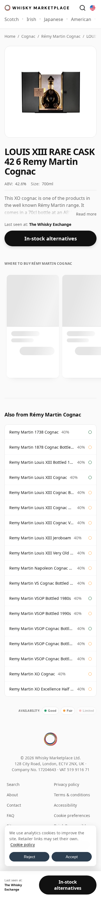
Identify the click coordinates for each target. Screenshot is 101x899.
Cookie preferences (72, 815)
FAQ (10, 815)
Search (13, 784)
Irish (31, 19)
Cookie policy (22, 844)
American (81, 19)
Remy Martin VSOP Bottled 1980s (40, 598)
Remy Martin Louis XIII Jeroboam (40, 537)
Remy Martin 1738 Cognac (34, 432)
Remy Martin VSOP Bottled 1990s (40, 613)
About (12, 794)
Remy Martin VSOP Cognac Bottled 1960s (41, 628)
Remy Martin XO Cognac (32, 673)
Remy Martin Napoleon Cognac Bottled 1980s (41, 568)
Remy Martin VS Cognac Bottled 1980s (41, 583)
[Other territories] (93, 8)
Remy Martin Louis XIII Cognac (38, 477)
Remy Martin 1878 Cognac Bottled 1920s (41, 447)
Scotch (11, 19)
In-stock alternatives (50, 238)
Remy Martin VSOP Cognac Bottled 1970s (41, 643)
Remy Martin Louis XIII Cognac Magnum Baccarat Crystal (41, 507)
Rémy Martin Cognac (61, 36)
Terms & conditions (72, 794)
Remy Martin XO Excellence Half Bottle (41, 689)
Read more (86, 214)
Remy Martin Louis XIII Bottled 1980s (41, 462)
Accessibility (65, 805)
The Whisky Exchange (50, 224)
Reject (29, 856)
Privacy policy (66, 784)
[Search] (82, 7)
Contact (14, 805)
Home (9, 36)
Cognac (28, 36)
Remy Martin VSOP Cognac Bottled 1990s (41, 658)
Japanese (53, 19)
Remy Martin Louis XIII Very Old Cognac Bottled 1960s (41, 553)
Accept (72, 856)
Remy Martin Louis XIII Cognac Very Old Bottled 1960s (41, 522)
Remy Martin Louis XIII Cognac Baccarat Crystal (41, 492)
